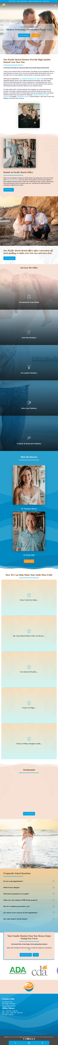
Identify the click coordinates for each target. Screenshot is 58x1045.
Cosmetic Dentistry (38, 94)
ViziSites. (34, 1037)
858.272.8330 (11, 1006)
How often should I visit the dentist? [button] (15, 919)
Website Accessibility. (48, 1037)
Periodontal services (23, 96)
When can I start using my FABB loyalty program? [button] (20, 900)
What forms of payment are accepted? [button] (16, 894)
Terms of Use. (39, 1037)
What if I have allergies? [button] (11, 887)
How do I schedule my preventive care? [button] (16, 906)
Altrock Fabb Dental (13, 179)
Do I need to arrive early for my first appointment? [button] (20, 913)
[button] (55, 5)
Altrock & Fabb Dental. (13, 1037)
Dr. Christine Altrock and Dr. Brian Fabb (31, 78)
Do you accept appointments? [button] (13, 881)
